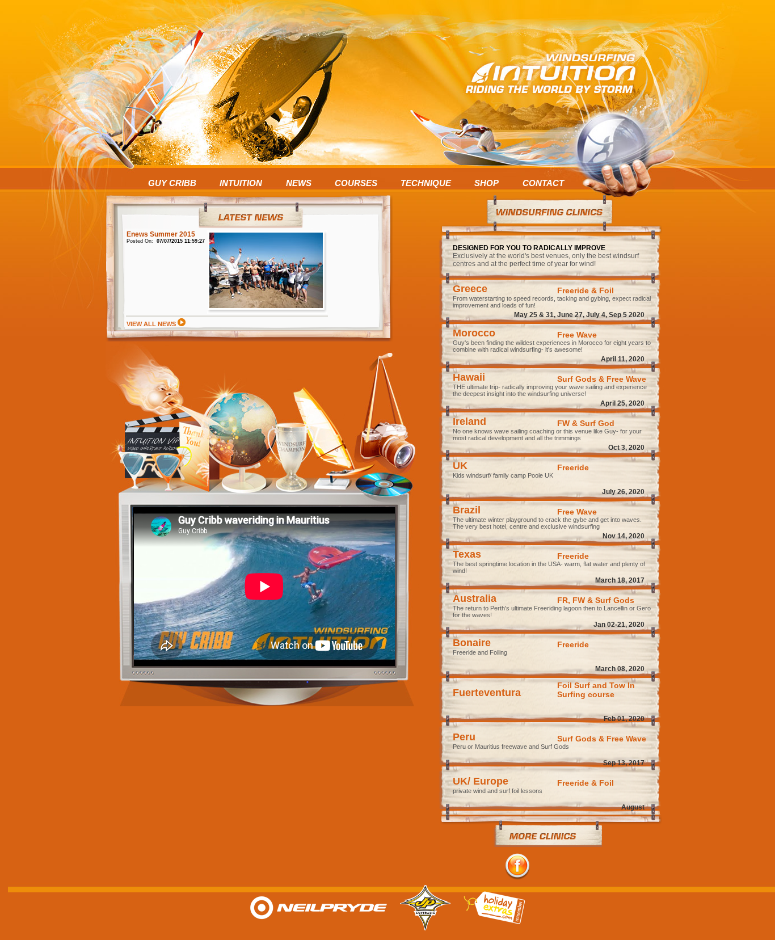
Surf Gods (576, 378)
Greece (470, 288)
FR (562, 600)
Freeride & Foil (585, 290)
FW (563, 423)
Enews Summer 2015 (161, 234)
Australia (474, 598)
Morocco (474, 333)
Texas (467, 554)
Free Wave (577, 334)
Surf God (597, 423)
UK (460, 465)
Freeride (573, 467)
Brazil (467, 510)
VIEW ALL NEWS (152, 324)
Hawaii (469, 377)
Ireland (469, 421)
